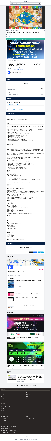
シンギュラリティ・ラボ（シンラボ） (16, 109)
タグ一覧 (2, 400)
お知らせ (27, 416)
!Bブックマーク (40, 252)
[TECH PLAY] (26, 1)
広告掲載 (2, 408)
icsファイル (20, 104)
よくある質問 (3, 418)
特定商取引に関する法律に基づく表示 (8, 430)
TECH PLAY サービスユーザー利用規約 (8, 426)
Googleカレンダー (13, 104)
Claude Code (19, 69)
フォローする (40, 266)
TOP (7, 385)
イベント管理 (3, 420)
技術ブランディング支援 (5, 406)
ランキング (28, 398)
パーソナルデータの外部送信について (8, 432)
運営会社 (2, 410)
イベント (11, 385)
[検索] (40, 3)
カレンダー (28, 392)
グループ (2, 398)
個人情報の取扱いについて (6, 428)
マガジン (2, 394)
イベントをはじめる (30, 418)
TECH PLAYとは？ (4, 416)
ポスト (31, 252)
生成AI (15, 69)
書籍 (27, 396)
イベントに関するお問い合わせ (26, 247)
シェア (36, 252)
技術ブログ (28, 394)
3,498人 (41, 269)
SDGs (9, 36)
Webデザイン (23, 69)
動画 (1, 396)
